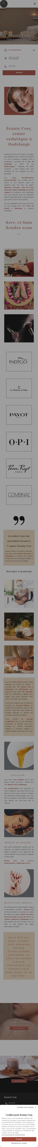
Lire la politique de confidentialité (13, 1135)
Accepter (19, 1139)
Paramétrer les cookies (19, 1143)
